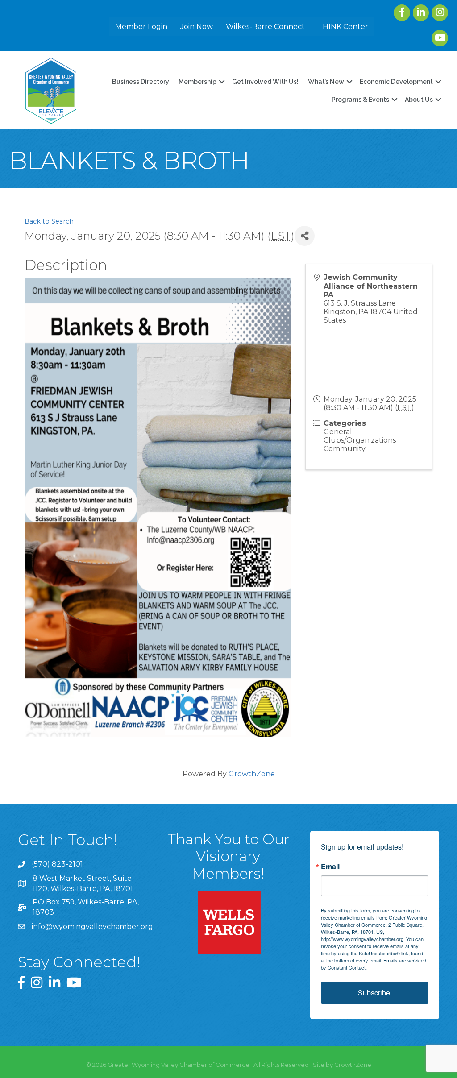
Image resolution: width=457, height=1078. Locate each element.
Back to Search (49, 221)
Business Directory (140, 81)
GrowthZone (251, 774)
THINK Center (343, 26)
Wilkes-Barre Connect (265, 26)
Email (330, 866)
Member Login (141, 26)
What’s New (326, 81)
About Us (419, 99)
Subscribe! (375, 992)
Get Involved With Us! (265, 81)
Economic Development (396, 81)
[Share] (305, 236)
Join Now (196, 26)
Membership (197, 81)
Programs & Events (360, 99)
